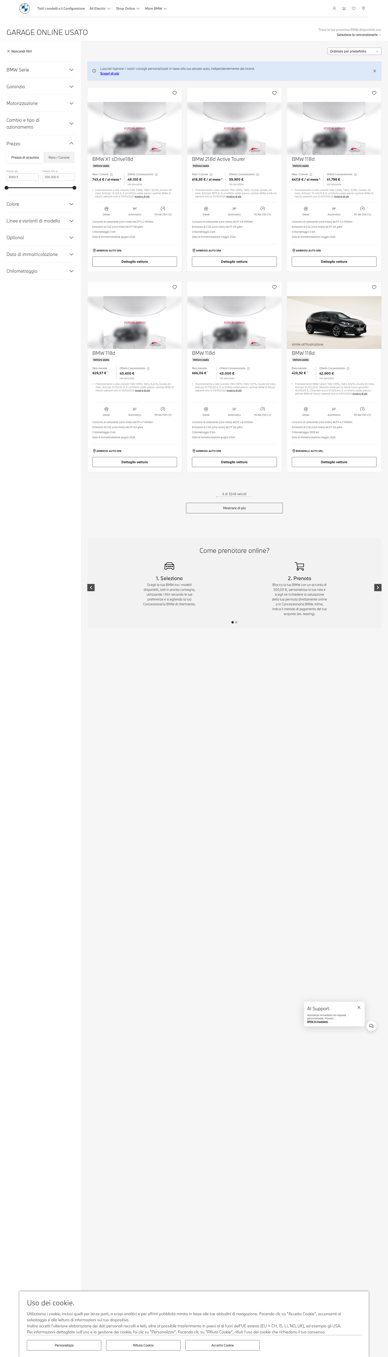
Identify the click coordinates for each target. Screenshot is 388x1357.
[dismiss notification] (375, 71)
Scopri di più (109, 73)
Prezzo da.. (12, 171)
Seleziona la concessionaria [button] (357, 34)
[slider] (6, 188)
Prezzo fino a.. (50, 171)
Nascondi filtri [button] (21, 51)
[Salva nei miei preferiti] (174, 93)
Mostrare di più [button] (234, 508)
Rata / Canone (59, 157)
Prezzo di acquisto (25, 157)
